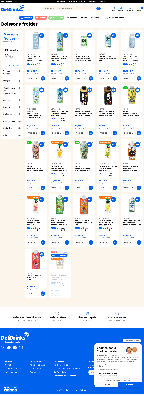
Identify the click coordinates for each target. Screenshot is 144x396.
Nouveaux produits (12, 368)
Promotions (9, 365)
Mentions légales (61, 365)
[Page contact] (21, 348)
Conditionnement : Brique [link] (12, 56)
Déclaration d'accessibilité (65, 376)
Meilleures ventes (11, 372)
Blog (16, 1)
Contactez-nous (36, 368)
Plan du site (35, 372)
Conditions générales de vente (67, 368)
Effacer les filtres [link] (13, 65)
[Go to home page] (18, 337)
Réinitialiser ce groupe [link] (11, 93)
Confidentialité (60, 372)
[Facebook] (9, 348)
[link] (18, 8)
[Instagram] (2, 348)
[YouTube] (15, 348)
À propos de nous (6, 1)
